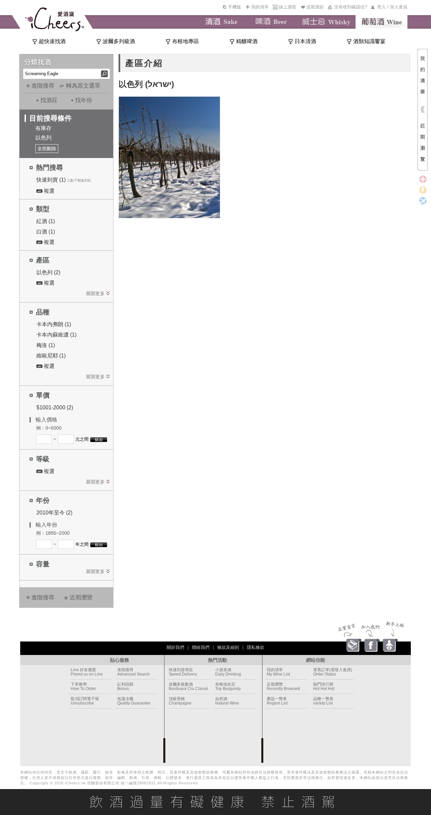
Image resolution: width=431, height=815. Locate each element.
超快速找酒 (52, 41)
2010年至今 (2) (54, 512)
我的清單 (260, 6)
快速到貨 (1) (51, 180)
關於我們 (175, 647)
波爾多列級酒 (119, 41)
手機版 (234, 6)
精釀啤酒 (247, 41)
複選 (48, 191)
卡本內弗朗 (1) (53, 324)
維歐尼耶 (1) (51, 355)
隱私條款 (255, 647)
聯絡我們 (200, 647)
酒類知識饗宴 (369, 41)
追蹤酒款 (315, 6)
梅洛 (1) (45, 345)
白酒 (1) (45, 231)
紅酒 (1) (45, 221)
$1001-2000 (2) (54, 407)
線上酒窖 (287, 6)
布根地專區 (185, 41)
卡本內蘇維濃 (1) (56, 335)
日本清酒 (305, 41)
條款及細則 (228, 647)
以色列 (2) (48, 272)
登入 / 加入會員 (392, 6)
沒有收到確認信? (350, 6)
